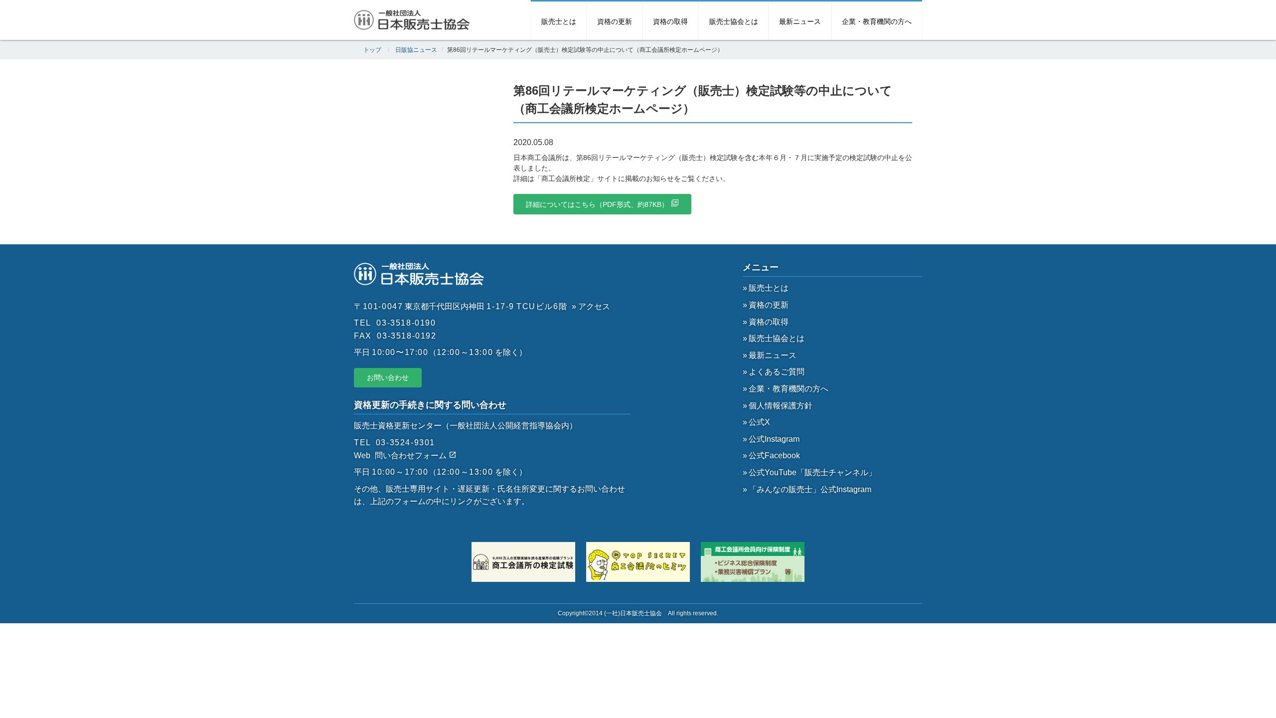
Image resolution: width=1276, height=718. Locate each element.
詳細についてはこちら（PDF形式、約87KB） (597, 204)
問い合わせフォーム (412, 455)
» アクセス (591, 306)
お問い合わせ (388, 377)
